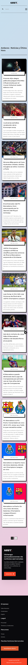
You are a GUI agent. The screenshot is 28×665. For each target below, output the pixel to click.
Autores (3, 637)
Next (15, 538)
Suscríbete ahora (10, 648)
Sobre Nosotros (5, 608)
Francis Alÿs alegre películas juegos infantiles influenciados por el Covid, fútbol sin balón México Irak (13, 83)
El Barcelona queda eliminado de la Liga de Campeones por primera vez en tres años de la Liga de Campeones (13, 378)
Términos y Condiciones (7, 626)
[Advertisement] (14, 28)
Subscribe (9, 574)
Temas (2, 634)
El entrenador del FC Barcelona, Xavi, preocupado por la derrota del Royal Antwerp (11, 208)
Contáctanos (4, 611)
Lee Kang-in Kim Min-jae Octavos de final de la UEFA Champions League (14, 296)
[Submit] (2, 9)
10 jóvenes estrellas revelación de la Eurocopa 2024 (11, 125)
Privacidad (3, 623)
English (3, 614)
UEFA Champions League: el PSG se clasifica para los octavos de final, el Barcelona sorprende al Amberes (13, 252)
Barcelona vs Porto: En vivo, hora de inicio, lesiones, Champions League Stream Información (12, 511)
